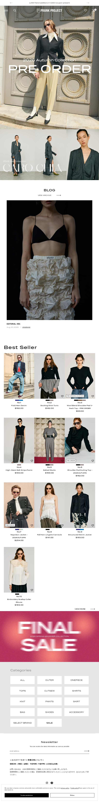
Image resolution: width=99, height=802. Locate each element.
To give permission (26, 795)
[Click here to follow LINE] (52, 783)
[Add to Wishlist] (32, 396)
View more (80, 609)
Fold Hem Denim (19, 405)
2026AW (26, 327)
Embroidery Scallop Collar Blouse (19, 600)
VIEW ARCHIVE (44, 195)
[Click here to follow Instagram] (47, 783)
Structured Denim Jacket (80, 535)
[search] (15, 10)
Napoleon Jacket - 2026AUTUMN (19, 536)
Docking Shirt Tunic (49, 405)
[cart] (93, 10)
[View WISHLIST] (85, 10)
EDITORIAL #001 (13, 324)
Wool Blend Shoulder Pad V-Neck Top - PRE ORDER (80, 406)
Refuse (72, 795)
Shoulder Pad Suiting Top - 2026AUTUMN (79, 471)
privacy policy (65, 788)
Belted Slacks (49, 470)
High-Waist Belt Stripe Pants (19, 470)
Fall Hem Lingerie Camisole (49, 535)
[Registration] (86, 751)
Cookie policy (75, 788)
